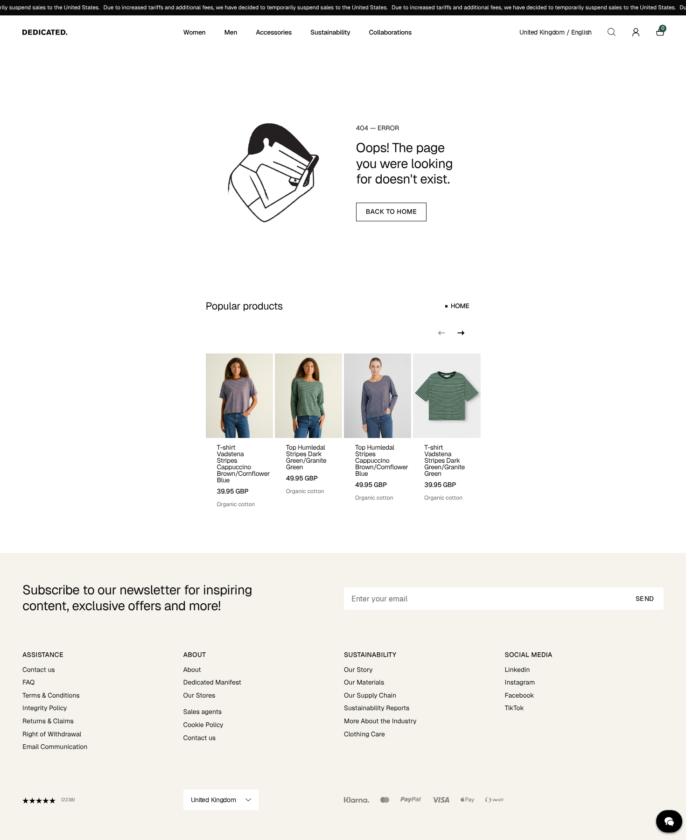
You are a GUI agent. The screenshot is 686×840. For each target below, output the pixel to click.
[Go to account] (635, 32)
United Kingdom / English (555, 32)
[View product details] (239, 473)
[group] (239, 430)
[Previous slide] (441, 333)
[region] (343, 431)
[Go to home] (102, 32)
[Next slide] (460, 333)
